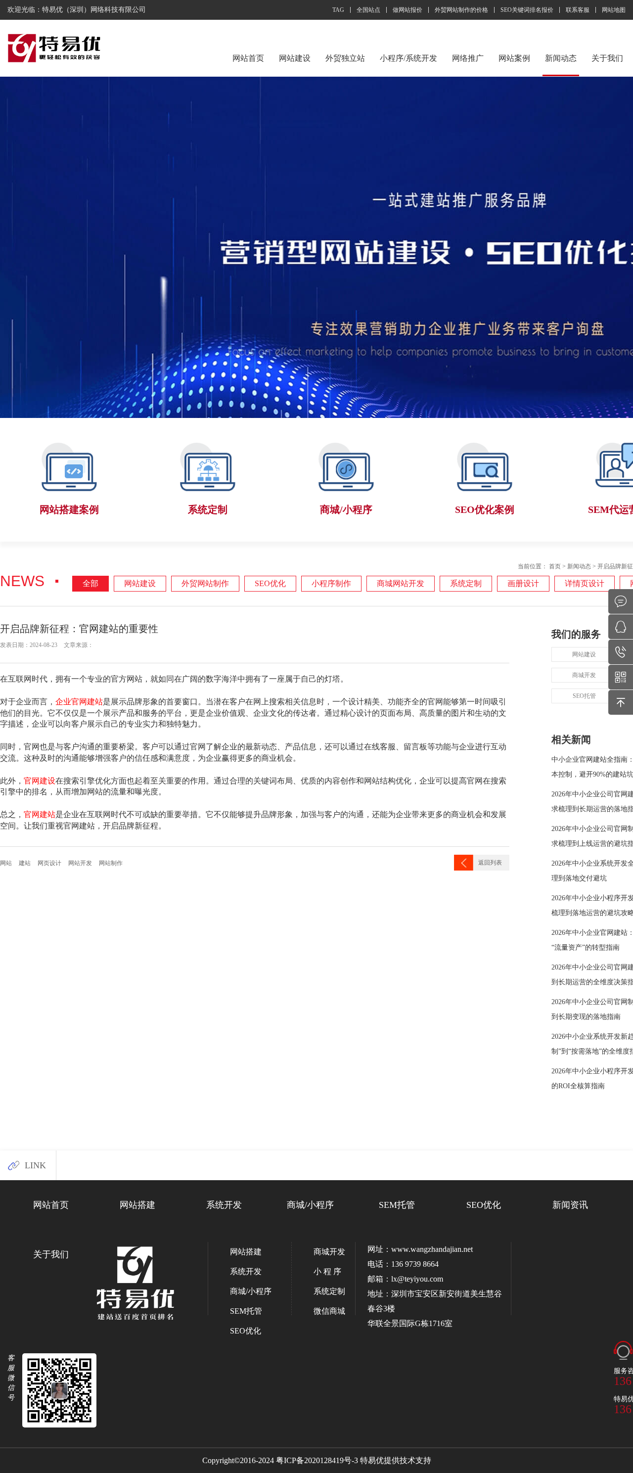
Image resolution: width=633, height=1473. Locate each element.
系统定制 (466, 583)
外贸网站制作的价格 (461, 10)
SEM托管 (397, 1205)
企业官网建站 (79, 701)
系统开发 (224, 1205)
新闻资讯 (570, 1205)
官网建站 (39, 814)
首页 (555, 566)
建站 (25, 863)
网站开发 (80, 863)
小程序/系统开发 (408, 58)
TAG (338, 10)
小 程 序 (327, 1271)
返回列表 (490, 862)
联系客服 (577, 10)
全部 (90, 583)
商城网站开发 (400, 583)
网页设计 (49, 863)
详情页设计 (584, 583)
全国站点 (368, 10)
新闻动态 (561, 58)
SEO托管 (584, 695)
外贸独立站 (345, 58)
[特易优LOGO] (54, 48)
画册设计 (523, 583)
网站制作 (111, 863)
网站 (6, 863)
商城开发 (584, 675)
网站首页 (248, 58)
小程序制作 (331, 583)
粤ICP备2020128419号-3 (317, 1460)
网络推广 (468, 58)
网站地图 (614, 10)
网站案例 (514, 58)
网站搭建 (137, 1205)
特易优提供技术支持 (395, 1460)
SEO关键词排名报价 (526, 10)
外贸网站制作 (205, 583)
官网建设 (39, 780)
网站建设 (295, 58)
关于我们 (607, 58)
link (35, 1165)
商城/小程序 (310, 1205)
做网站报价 (407, 10)
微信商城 (329, 1311)
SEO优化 (270, 583)
